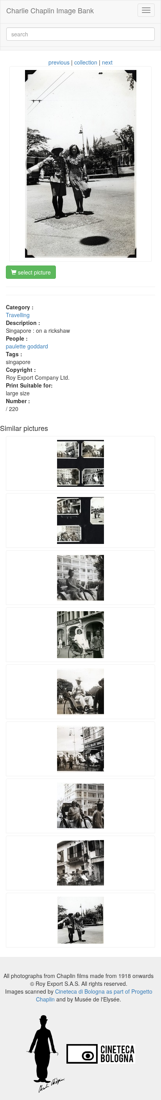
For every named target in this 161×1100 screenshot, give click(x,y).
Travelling (18, 315)
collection (85, 62)
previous (59, 62)
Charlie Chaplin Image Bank (50, 10)
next (107, 62)
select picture (33, 272)
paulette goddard (27, 346)
